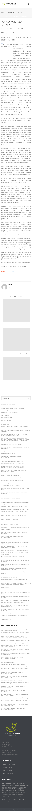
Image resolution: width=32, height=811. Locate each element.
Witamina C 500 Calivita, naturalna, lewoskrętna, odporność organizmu (14, 705)
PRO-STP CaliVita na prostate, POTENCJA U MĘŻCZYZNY (15, 600)
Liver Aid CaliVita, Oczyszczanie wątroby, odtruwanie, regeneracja (12, 657)
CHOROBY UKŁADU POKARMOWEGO (9, 519)
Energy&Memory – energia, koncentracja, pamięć (14, 643)
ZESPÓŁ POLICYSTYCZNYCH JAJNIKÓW (16, 324)
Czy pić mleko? (5, 415)
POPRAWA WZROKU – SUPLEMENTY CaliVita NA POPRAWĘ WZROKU (15, 597)
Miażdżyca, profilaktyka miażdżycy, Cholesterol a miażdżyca (15, 561)
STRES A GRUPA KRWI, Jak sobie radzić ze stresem (14, 478)
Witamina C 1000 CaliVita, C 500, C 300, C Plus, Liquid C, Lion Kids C (15, 610)
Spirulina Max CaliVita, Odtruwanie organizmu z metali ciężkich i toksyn (14, 694)
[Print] (14, 33)
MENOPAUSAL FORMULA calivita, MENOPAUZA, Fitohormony (13, 557)
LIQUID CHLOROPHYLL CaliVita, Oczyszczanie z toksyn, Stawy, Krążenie (15, 654)
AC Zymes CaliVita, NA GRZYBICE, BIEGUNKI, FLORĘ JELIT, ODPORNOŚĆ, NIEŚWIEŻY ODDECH (15, 629)
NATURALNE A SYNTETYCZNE (8, 453)
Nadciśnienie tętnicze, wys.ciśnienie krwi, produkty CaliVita (15, 565)
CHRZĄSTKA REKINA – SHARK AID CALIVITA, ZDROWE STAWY (15, 640)
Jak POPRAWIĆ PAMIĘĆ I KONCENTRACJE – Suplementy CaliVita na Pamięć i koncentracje (14, 435)
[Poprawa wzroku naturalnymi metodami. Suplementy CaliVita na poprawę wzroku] (16, 368)
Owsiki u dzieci (5, 587)
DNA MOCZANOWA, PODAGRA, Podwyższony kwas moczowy (14, 533)
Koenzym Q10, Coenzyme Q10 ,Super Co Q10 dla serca (15, 550)
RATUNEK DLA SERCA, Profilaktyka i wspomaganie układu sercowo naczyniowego (14, 474)
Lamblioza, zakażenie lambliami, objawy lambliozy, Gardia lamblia (15, 553)
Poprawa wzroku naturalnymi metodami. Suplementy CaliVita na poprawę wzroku (17, 382)
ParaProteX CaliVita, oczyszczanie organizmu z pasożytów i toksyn (14, 677)
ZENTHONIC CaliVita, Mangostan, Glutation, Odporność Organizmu (13, 709)
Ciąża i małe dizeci (6, 522)
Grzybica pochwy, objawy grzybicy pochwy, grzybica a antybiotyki (15, 543)
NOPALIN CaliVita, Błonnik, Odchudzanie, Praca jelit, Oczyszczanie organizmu (15, 661)
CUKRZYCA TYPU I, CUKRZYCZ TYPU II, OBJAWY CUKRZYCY (15, 527)
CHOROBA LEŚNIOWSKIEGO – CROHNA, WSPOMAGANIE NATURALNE (14, 512)
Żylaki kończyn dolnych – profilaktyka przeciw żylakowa (14, 492)
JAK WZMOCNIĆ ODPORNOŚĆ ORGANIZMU (11, 444)
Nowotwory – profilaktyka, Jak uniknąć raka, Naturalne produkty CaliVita (13, 569)
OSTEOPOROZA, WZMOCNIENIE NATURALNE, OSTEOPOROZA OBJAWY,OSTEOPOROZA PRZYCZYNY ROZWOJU (16, 584)
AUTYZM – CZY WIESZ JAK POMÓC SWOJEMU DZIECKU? (14, 506)
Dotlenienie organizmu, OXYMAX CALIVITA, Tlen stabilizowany (13, 423)
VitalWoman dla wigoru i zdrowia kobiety (12, 480)
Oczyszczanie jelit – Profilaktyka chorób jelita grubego (14, 572)
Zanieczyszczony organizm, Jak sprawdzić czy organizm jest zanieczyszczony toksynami (14, 616)
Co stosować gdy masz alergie (9, 524)
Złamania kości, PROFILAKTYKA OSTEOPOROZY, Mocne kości (15, 489)
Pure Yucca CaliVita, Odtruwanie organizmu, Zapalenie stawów (13, 687)
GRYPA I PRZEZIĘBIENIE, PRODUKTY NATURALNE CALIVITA (15, 540)
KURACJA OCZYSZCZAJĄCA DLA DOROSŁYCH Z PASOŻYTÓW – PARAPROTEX (15, 447)
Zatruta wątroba (6, 619)
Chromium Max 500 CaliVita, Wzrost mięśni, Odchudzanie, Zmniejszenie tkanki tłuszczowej (14, 637)
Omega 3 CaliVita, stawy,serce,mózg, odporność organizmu (14, 669)
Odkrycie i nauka (7, 770)
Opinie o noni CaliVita (9, 764)
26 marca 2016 (15, 29)
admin (4, 29)
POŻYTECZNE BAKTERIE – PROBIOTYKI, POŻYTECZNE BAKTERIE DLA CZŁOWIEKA (14, 471)
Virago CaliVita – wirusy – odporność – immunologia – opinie (15, 701)
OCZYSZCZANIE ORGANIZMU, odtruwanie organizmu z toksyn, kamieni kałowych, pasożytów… (15, 460)
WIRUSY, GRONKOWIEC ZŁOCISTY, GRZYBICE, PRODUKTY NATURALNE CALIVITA (15, 606)
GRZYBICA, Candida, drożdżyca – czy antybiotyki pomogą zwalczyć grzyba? (14, 547)
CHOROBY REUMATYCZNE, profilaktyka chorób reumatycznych (13, 516)
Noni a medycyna (8, 773)
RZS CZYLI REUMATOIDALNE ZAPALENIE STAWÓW (13, 602)
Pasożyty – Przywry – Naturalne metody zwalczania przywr (15, 593)
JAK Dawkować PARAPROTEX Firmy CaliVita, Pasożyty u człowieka (15, 431)
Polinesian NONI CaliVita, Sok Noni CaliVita (12, 463)
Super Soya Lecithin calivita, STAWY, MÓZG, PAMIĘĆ (14, 698)
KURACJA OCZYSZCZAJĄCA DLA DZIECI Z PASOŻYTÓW (14, 451)
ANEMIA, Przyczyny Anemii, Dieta (9, 412)
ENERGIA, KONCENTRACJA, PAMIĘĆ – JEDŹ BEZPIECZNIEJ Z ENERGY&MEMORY (15, 427)
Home (6, 16)
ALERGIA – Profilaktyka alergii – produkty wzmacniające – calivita (12, 409)
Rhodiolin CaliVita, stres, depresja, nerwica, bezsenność (13, 691)
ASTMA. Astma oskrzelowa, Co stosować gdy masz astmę (15, 503)
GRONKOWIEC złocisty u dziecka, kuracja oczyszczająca (12, 537)
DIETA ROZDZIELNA (6, 420)
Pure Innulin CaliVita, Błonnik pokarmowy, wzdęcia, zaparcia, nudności (15, 683)
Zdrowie (11, 16)
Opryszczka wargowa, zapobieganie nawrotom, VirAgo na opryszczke (14, 580)
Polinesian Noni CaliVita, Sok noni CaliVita (12, 680)
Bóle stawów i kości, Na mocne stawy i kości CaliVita (15, 509)
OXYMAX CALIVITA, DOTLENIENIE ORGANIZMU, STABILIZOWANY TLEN (12, 673)
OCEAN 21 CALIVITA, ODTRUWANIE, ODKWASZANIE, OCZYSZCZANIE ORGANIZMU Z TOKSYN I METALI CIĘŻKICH (15, 665)
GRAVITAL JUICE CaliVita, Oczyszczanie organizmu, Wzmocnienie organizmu (14, 646)
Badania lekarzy (7, 767)
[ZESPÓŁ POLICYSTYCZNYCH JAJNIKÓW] (16, 310)
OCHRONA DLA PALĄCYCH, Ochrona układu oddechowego (12, 456)
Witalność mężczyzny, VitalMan (10, 483)
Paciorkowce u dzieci (7, 590)
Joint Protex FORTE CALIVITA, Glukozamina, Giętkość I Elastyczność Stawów (15, 650)
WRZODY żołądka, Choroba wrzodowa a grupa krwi (15, 613)
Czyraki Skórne (5, 529)
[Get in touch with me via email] (9, 287)
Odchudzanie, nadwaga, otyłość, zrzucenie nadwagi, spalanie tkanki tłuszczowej (15, 576)
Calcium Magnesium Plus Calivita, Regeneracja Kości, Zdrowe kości (15, 633)
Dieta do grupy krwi (6, 417)
